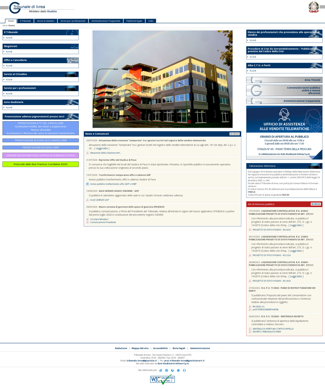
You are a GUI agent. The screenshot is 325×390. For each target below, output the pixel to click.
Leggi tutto (102, 148)
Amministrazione (200, 348)
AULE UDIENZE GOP (99, 199)
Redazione (121, 348)
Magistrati (10, 46)
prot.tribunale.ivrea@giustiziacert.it (184, 360)
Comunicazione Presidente (103, 222)
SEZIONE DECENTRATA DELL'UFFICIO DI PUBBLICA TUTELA (40, 155)
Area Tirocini (312, 79)
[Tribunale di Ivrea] (67, 9)
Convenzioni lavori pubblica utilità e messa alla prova (303, 90)
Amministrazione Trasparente (106, 20)
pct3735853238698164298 (265, 309)
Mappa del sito (140, 348)
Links (150, 20)
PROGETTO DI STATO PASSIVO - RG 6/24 (271, 229)
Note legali (179, 348)
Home (11, 20)
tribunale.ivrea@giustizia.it (142, 360)
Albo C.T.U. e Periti (259, 65)
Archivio (234, 133)
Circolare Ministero (99, 219)
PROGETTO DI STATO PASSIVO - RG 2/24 (271, 255)
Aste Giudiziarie (13, 102)
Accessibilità (160, 348)
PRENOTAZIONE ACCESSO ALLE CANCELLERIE (41, 140)
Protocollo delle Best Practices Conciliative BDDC (41, 164)
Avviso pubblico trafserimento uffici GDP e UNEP (113, 184)
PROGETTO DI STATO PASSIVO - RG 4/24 (271, 280)
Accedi (9, 37)
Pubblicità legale (134, 20)
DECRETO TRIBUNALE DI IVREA (267, 331)
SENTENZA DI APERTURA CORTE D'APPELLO (273, 328)
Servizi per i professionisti (73, 20)
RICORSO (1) (258, 306)
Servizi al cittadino (45, 20)
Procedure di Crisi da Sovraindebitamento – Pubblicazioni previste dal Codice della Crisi (282, 50)
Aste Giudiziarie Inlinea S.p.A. (173, 363)
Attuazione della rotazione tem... (105, 152)
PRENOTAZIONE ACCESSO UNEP (40, 147)
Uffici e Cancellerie (15, 60)
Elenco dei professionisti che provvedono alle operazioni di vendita (284, 33)
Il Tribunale (25, 20)
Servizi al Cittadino (15, 74)
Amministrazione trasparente (302, 100)
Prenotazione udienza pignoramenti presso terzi (34, 116)
